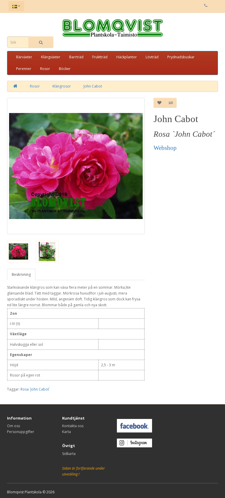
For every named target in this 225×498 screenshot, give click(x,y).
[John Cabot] (76, 166)
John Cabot (92, 86)
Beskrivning (21, 274)
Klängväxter (50, 56)
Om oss (13, 425)
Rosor (45, 68)
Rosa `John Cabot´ (35, 389)
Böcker (65, 68)
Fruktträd (100, 56)
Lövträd (152, 56)
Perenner (23, 68)
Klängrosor (61, 86)
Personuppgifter (20, 431)
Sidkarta (69, 453)
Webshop (165, 147)
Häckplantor (126, 56)
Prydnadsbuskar (181, 56)
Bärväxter (24, 56)
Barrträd (76, 56)
